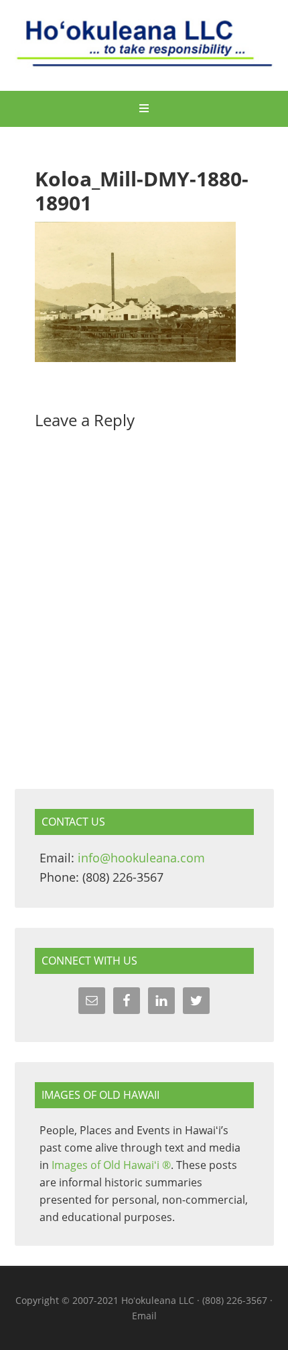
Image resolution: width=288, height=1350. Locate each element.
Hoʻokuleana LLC (144, 46)
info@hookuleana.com (141, 858)
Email (144, 1315)
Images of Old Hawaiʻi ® (111, 1165)
